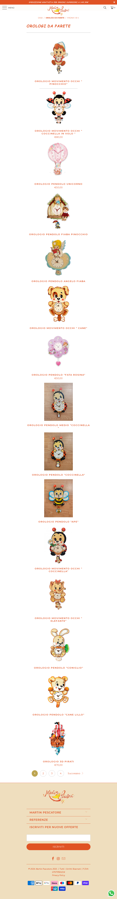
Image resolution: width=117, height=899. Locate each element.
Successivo (74, 773)
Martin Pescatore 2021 (46, 868)
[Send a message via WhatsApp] (111, 893)
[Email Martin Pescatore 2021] (63, 859)
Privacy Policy (58, 875)
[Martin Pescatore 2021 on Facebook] (53, 859)
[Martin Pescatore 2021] (58, 8)
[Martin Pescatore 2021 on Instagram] (58, 859)
